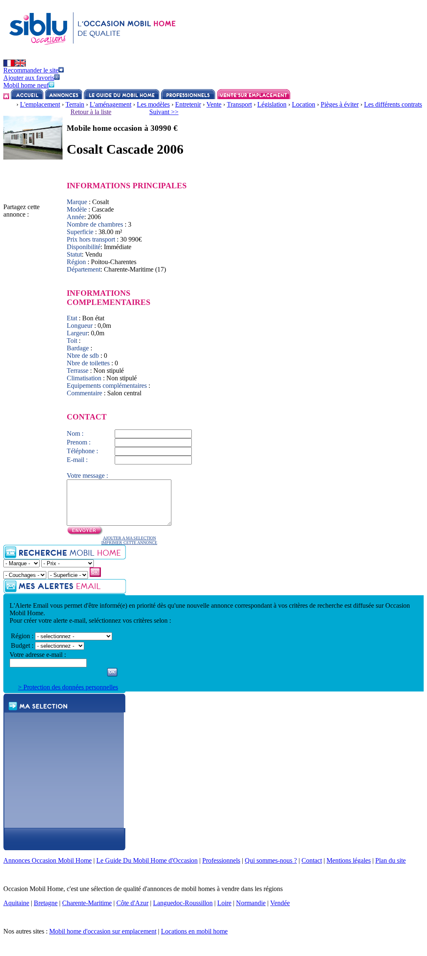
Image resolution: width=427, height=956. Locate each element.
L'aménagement (110, 104)
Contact (311, 860)
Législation (271, 104)
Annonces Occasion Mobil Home (47, 860)
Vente (213, 104)
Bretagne (46, 902)
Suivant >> (163, 111)
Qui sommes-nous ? (271, 860)
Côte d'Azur (132, 902)
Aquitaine (16, 902)
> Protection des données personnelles (68, 687)
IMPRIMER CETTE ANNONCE (129, 542)
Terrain (74, 104)
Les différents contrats (393, 104)
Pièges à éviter (340, 104)
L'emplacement (40, 104)
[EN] (20, 64)
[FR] (9, 64)
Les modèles (153, 104)
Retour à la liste (90, 111)
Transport (239, 104)
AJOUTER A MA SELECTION (129, 538)
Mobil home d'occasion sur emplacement (102, 931)
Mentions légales (349, 860)
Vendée (280, 902)
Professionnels (221, 860)
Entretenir (188, 104)
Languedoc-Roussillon (183, 902)
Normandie (251, 902)
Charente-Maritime (87, 902)
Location (303, 104)
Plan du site (390, 860)
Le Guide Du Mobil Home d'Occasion (147, 860)
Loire (224, 902)
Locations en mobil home (194, 931)
